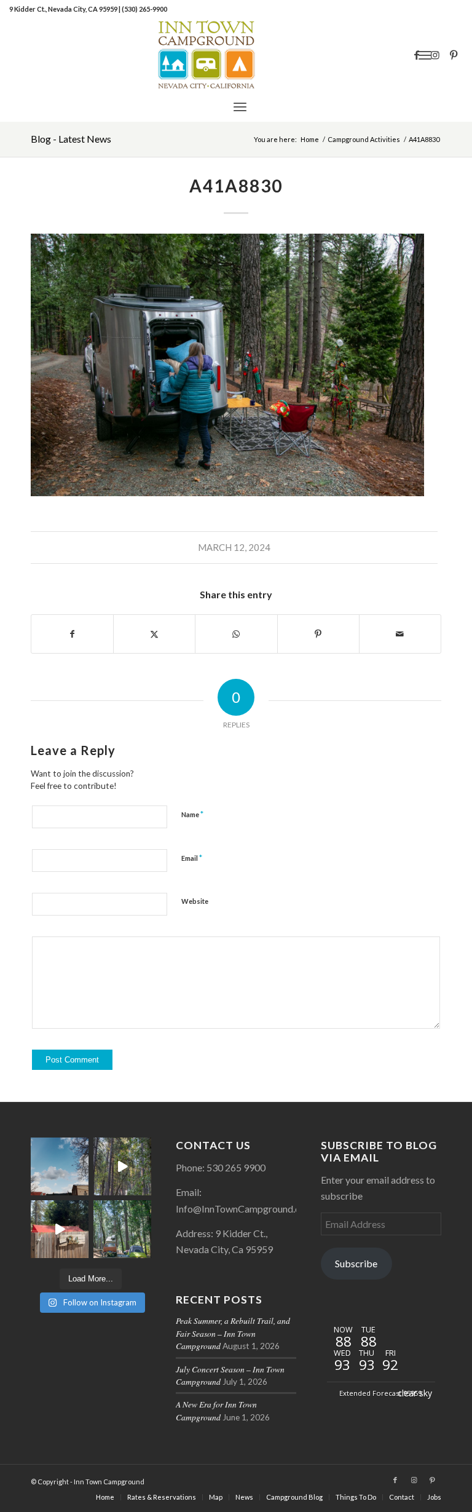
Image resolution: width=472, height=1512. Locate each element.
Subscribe (356, 1263)
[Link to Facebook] (416, 55)
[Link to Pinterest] (453, 55)
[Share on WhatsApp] (236, 634)
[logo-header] (236, 54)
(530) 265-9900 (144, 9)
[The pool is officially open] (59, 1229)
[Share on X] (154, 634)
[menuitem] (240, 106)
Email (191, 858)
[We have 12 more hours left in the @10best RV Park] (122, 1166)
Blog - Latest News (71, 138)
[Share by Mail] (400, 634)
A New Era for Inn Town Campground (216, 1410)
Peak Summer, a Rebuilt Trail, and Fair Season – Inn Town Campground (233, 1333)
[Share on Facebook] (72, 634)
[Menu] (240, 106)
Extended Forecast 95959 (380, 1393)
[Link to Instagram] (435, 55)
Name (192, 814)
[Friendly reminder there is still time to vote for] (122, 1229)
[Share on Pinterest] (318, 634)
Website (194, 901)
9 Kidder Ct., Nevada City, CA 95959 (64, 9)
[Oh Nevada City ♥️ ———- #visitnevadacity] (59, 1166)
